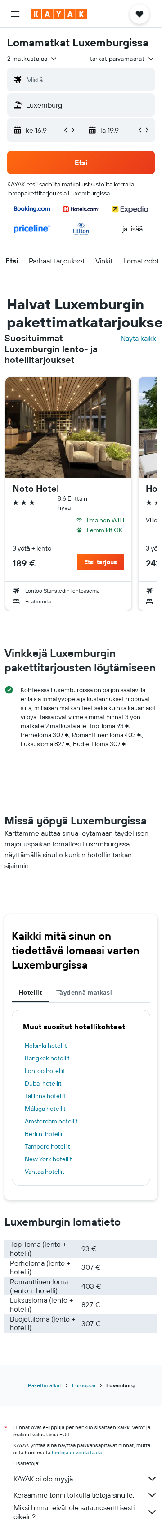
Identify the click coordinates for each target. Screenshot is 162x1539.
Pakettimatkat (44, 1385)
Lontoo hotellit (45, 1071)
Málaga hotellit (45, 1108)
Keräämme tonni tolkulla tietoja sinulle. (74, 1494)
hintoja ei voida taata (77, 1452)
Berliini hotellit (44, 1134)
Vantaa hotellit (44, 1172)
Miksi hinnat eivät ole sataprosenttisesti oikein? (74, 1512)
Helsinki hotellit (46, 1045)
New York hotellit (48, 1159)
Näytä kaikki (139, 338)
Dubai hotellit (43, 1083)
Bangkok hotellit (47, 1058)
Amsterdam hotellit (51, 1121)
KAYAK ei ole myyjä (43, 1478)
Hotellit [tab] (30, 992)
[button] (15, 14)
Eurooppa (83, 1385)
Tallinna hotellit (45, 1096)
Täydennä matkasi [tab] (84, 992)
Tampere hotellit (47, 1146)
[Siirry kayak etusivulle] (59, 14)
